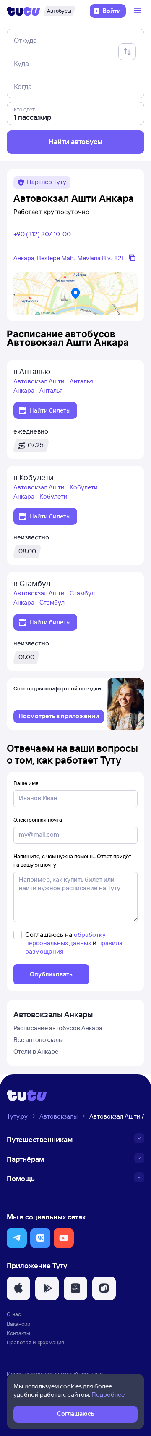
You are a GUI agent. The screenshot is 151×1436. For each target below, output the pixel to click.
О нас (14, 1314)
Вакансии (18, 1323)
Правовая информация (35, 1342)
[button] (17, 1238)
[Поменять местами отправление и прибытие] (127, 51)
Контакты (18, 1333)
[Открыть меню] (138, 11)
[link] (58, 716)
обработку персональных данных (65, 939)
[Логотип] (23, 11)
